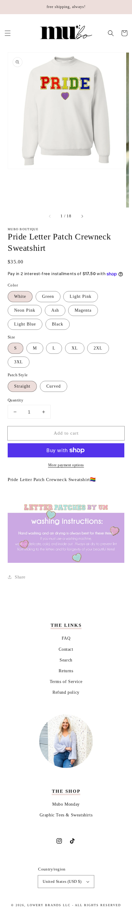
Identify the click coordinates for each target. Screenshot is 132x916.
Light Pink (80, 296)
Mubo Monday (66, 804)
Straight (22, 386)
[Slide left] (50, 216)
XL (75, 348)
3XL (18, 362)
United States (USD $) (62, 881)
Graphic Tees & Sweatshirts (66, 815)
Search (66, 660)
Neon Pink (24, 310)
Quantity (15, 400)
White (20, 296)
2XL (98, 348)
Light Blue (25, 324)
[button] (7, 33)
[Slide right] (82, 216)
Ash (55, 310)
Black (57, 324)
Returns (66, 671)
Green (48, 296)
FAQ (66, 638)
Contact (66, 649)
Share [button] (20, 577)
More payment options (66, 465)
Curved (53, 386)
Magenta (83, 310)
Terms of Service (66, 681)
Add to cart (66, 433)
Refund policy (66, 692)
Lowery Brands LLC (49, 905)
